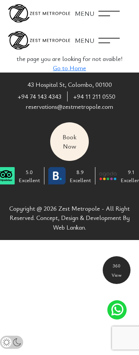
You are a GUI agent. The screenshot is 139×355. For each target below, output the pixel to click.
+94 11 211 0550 (94, 96)
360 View (117, 270)
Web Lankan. (69, 227)
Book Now (69, 141)
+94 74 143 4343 (39, 96)
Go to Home (69, 68)
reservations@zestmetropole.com (69, 106)
